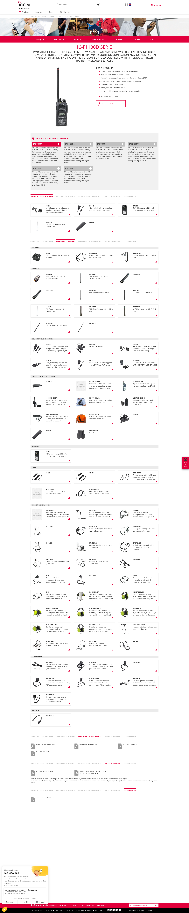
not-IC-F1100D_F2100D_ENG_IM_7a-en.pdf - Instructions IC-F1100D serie (94, 772)
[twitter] (111, 910)
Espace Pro (157, 5)
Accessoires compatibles (65, 196)
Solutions (40, 39)
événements (69, 910)
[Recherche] (98, 5)
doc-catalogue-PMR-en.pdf (88, 744)
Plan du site (58, 910)
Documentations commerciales (89, 196)
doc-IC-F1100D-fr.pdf (42, 752)
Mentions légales (37, 910)
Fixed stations (98, 39)
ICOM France (65, 12)
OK (156, 905)
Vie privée (49, 910)
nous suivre (98, 910)
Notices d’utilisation (112, 196)
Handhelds (59, 39)
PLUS (151, 39)
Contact (89, 910)
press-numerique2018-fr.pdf (45, 798)
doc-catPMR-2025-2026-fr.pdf (45, 744)
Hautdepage (185, 464)
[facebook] (108, 910)
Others (137, 39)
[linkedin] (120, 910)
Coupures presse (130, 196)
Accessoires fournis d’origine (42, 196)
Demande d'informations (111, 104)
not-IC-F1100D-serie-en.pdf (44, 771)
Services (38, 12)
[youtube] (117, 910)
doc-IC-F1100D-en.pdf (130, 744)
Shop (51, 12)
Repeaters (119, 39)
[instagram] (114, 910)
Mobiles (78, 39)
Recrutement (79, 910)
